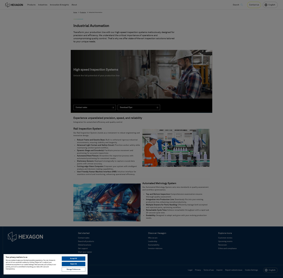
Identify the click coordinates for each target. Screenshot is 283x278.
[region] (46, 264)
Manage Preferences (73, 269)
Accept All (73, 258)
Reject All (73, 264)
